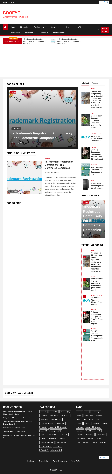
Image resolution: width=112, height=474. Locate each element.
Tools (93, 181)
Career (13, 92)
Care (92, 113)
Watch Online (104, 30)
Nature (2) (52, 438)
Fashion (85, 442)
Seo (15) (62, 438)
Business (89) (65, 412)
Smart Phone (90, 431)
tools (98, 419)
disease (88, 427)
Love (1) (43, 438)
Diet (78, 442)
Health (68, 27)
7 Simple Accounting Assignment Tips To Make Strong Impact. (97, 154)
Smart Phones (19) (47, 442)
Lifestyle (24, 27)
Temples (96, 423)
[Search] (99, 30)
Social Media (89, 415)
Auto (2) (43, 412)
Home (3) (63, 427)
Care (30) (44, 415)
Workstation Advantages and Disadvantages (97, 185)
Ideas (92, 89)
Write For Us (76, 461)
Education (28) (56, 419)
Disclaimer (30, 461)
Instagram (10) (56, 431)
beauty (87, 423)
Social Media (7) (62, 442)
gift (99, 431)
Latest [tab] (86, 83)
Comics (43, 33)
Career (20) (54, 415)
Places (98, 438)
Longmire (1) (63, 435)
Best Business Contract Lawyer (14, 428)
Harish (24, 143)
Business (15, 33)
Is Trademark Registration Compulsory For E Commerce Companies (33, 41)
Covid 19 (80, 435)
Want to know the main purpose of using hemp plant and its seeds (96, 121)
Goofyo (12, 13)
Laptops (80, 431)
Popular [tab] (95, 83)
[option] (42, 119)
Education (29, 33)
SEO (79, 27)
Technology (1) (46, 446)
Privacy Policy (43, 461)
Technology (39, 27)
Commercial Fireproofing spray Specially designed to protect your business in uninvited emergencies (97, 99)
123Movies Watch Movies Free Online (97, 138)
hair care (80, 427)
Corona (94, 442)
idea (78, 419)
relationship (81, 438)
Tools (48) (57, 446)
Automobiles (101, 435)
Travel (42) (44, 450)
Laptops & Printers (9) (48, 435)
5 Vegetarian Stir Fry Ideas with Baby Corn (17, 418)
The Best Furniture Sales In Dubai (14, 431)
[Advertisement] (56, 60)
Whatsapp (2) (55, 450)
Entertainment (96, 134)
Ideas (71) (44, 431)
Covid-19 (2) (65, 415)
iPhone (90, 438)
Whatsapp (89, 435)
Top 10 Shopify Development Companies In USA (97, 170)
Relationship (58, 33)
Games (104, 423)
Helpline (97, 427)
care (84, 419)
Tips (86, 412)
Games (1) (52, 427)
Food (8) (43, 427)
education (103, 442)
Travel (79, 415)
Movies (79, 412)
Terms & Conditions (60, 461)
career (79, 423)
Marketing (55, 27)
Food (91, 419)
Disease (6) (44, 419)
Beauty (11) (53, 412)
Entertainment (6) (47, 423)
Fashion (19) (60, 423)
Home (13, 27)
